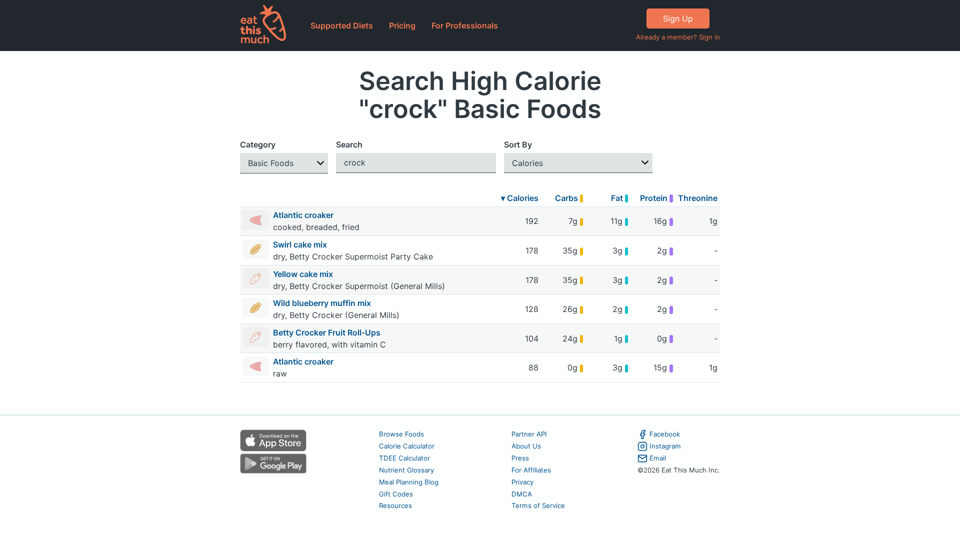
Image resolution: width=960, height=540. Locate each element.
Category (258, 145)
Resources (395, 506)
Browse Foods (401, 434)
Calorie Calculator (406, 446)
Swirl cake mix (301, 245)
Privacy (523, 482)
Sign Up (678, 19)
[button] (284, 163)
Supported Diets (341, 25)
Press (520, 458)
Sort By (518, 145)
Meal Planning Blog (408, 482)
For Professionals (465, 25)
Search (349, 145)
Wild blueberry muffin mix (323, 303)
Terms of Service (538, 506)
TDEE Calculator (404, 458)
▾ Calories (519, 198)
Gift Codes (396, 494)
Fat (618, 198)
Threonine (698, 198)
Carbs (567, 198)
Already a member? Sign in (678, 37)
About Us (526, 446)
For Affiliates (531, 470)
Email (658, 458)
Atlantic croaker (304, 215)
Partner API (529, 434)
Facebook (665, 434)
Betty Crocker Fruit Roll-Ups (327, 333)
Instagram (665, 446)
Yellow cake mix (304, 274)
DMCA (522, 494)
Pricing (402, 25)
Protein (655, 198)
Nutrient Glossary (406, 470)
